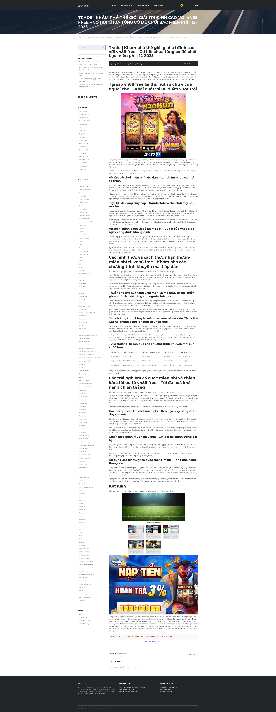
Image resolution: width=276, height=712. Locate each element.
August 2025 (83, 124)
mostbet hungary (84, 435)
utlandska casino (84, 558)
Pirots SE (82, 493)
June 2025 (82, 130)
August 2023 (83, 153)
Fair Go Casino (84, 371)
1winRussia (83, 202)
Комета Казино (84, 581)
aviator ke (82, 283)
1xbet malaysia (84, 235)
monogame (83, 422)
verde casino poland (86, 565)
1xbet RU (82, 245)
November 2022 (84, 160)
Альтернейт (83, 578)
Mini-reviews (83, 403)
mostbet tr (82, 451)
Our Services (126, 6)
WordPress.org (84, 624)
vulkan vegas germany (86, 574)
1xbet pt (82, 241)
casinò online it (84, 345)
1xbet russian (83, 251)
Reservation (143, 6)
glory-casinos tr (84, 380)
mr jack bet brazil (84, 461)
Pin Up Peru (83, 490)
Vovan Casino (83, 571)
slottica (81, 542)
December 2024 (84, 150)
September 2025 (84, 121)
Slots (80, 536)
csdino (81, 367)
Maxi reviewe (83, 396)
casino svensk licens (86, 348)
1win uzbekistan (84, 199)
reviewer (82, 523)
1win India (82, 196)
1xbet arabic (83, 212)
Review (81, 516)
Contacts (158, 6)
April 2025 (82, 137)
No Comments (191, 64)
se (80, 529)
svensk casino (84, 548)
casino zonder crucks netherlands (90, 358)
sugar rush (82, 545)
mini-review (83, 400)
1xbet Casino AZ (84, 219)
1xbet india (82, 225)
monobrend (83, 419)
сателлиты (83, 587)
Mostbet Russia (84, 448)
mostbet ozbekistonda (86, 445)
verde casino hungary (86, 561)
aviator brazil (83, 270)
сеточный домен (85, 594)
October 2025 (83, 118)
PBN (80, 474)
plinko (81, 497)
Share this (192, 654)
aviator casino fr (84, 277)
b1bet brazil (83, 296)
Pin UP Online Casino (86, 487)
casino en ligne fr (84, 338)
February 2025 (84, 143)
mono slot (82, 409)
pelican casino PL (84, 477)
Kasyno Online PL (85, 387)
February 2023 (84, 156)
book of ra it (83, 322)
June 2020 (82, 169)
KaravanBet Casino (85, 384)
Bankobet (82, 299)
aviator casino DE (85, 274)
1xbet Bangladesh (85, 215)
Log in (81, 614)
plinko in (82, 500)
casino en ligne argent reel (88, 335)
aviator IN (82, 280)
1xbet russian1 (84, 254)
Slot (80, 532)
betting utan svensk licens (87, 312)
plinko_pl (82, 506)
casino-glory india (85, 361)
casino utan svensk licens (87, 351)
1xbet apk (82, 209)
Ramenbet (82, 513)
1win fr (81, 193)
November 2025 (84, 114)
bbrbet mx (82, 309)
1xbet (81, 206)
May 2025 (82, 134)
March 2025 (83, 140)
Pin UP (81, 481)
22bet (81, 257)
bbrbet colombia (84, 306)
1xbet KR (82, 232)
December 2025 (84, 111)
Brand (81, 325)
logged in (121, 667)
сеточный (82, 591)
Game (81, 377)
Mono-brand (83, 413)
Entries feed (83, 617)
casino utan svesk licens (87, 354)
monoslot (82, 426)
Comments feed (84, 620)
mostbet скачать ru (85, 455)
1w (80, 183)
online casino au (84, 464)
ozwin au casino (84, 471)
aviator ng (82, 290)
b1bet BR (82, 293)
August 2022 (83, 163)
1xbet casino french (85, 222)
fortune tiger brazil (85, 374)
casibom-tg (82, 332)
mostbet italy (83, 439)
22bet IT (81, 264)
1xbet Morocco (84, 238)
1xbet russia (83, 248)
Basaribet (82, 303)
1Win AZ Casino (84, 186)
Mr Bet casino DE (84, 458)
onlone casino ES (84, 468)
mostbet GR (83, 432)
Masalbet (82, 393)
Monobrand (83, 416)
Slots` (81, 539)
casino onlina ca (84, 342)
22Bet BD (82, 261)
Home (113, 6)
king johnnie (83, 390)
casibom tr (82, 329)
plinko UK (82, 503)
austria (81, 267)
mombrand (82, 406)
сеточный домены (85, 597)
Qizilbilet (82, 510)
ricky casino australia (86, 526)
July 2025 (82, 127)
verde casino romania (86, 568)
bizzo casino (83, 316)
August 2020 (83, 166)
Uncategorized (84, 555)
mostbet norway (84, 442)
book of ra (82, 319)
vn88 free (126, 185)
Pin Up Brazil (83, 484)
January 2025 (83, 147)
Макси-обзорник (85, 584)
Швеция (82, 600)
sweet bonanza (84, 552)
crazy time (82, 364)
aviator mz (82, 287)
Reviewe (82, 519)
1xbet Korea (83, 228)
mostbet (82, 429)
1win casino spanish (86, 190)
